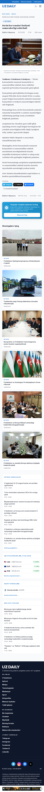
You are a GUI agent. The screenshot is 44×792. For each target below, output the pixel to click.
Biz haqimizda (7, 713)
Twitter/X (19, 184)
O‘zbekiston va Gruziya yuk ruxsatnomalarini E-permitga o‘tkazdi (21, 512)
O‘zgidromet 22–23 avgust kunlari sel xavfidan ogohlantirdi (21, 484)
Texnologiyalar (8, 688)
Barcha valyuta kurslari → (12, 576)
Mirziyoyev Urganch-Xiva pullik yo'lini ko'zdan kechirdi (20, 619)
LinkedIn (5, 752)
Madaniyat (6, 691)
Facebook (30, 184)
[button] (36, 6)
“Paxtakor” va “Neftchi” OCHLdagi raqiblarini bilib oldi (22, 647)
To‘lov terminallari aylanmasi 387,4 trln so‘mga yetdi (20, 494)
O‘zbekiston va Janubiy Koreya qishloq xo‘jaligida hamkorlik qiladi (22, 540)
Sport (4, 695)
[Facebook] (25, 764)
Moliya (4, 685)
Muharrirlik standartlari (11, 730)
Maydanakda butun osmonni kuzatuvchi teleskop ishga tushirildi (22, 503)
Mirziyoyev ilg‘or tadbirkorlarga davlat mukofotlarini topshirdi (17, 610)
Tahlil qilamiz (38, 1)
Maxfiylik (5, 720)
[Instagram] (19, 764)
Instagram (6, 742)
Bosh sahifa (6, 14)
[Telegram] (13, 764)
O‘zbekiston (7, 678)
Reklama (5, 727)
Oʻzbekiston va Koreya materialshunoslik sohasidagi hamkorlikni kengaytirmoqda (18, 530)
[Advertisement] (22, 789)
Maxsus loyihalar (26, 1)
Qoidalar (5, 717)
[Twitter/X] (31, 764)
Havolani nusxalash (11, 188)
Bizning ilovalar (8, 723)
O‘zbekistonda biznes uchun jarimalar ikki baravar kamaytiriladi (19, 629)
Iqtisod (14, 14)
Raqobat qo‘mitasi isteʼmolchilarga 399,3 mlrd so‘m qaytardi (20, 521)
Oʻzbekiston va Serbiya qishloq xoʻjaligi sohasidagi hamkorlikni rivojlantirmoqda (18, 638)
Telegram (8, 184)
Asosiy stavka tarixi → (11, 595)
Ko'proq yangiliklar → (11, 548)
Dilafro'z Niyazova (8, 32)
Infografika (15, 1)
